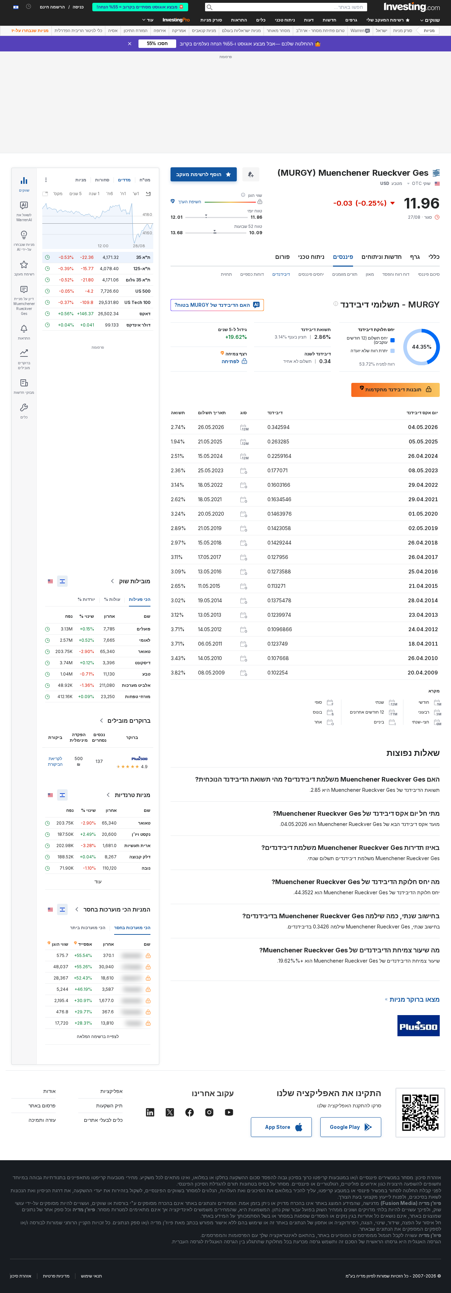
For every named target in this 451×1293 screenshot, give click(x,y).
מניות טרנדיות (132, 794)
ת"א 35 (143, 257)
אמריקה (179, 30)
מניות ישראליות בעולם (241, 30)
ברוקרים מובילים (128, 720)
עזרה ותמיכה (42, 1120)
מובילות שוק (134, 581)
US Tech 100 (137, 302)
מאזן (370, 274)
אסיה (113, 30)
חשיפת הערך (189, 201)
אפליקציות (111, 1091)
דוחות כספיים (252, 274)
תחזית (226, 274)
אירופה (160, 30)
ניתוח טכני (311, 256)
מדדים (124, 179)
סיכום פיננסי (429, 274)
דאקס (145, 313)
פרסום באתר (42, 1105)
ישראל (381, 30)
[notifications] (29, 6)
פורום (282, 256)
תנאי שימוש (91, 1276)
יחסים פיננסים (311, 274)
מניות (429, 30)
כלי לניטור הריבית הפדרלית (78, 30)
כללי (434, 256)
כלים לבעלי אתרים (103, 1120)
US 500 (142, 291)
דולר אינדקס (138, 325)
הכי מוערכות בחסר (132, 927)
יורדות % (86, 599)
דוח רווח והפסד (395, 274)
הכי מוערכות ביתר (87, 927)
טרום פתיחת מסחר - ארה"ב (320, 30)
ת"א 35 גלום (138, 279)
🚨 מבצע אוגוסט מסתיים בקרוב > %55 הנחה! (140, 7)
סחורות (102, 179)
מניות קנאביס (204, 30)
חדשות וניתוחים (382, 256)
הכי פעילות (139, 599)
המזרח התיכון (136, 30)
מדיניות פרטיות (56, 1276)
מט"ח (145, 179)
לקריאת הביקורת (55, 761)
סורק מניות (211, 20)
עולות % (112, 599)
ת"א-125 (141, 268)
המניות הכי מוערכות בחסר (117, 909)
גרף (415, 256)
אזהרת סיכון (20, 1276)
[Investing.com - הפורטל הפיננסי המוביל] (412, 7)
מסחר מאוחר (278, 30)
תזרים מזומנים (344, 274)
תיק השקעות (109, 1105)
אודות (49, 1091)
